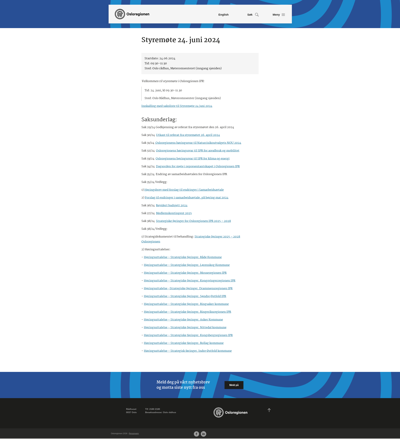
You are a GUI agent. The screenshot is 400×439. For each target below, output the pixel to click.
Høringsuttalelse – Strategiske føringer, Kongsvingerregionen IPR (189, 280)
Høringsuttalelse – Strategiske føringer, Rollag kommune (184, 343)
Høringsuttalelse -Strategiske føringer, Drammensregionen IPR (188, 288)
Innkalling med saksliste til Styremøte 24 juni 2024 (176, 106)
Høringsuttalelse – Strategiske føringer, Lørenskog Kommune (187, 265)
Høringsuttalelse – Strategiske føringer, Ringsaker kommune (186, 304)
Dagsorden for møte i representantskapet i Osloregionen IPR (198, 166)
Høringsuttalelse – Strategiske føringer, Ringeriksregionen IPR (187, 312)
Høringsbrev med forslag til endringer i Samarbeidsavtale (184, 190)
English (223, 14)
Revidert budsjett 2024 (172, 205)
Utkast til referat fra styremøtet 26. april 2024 (188, 135)
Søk (249, 14)
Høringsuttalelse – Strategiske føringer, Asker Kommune (183, 319)
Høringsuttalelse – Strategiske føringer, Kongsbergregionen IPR (188, 335)
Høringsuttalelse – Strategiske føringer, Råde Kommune (183, 257)
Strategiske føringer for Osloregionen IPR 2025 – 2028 (193, 221)
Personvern (134, 433)
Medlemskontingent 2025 (174, 213)
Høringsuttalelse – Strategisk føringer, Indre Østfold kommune (188, 351)
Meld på (234, 385)
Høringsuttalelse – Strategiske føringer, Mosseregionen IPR (185, 273)
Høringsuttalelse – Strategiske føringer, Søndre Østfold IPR (185, 296)
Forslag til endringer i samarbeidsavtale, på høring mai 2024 (186, 197)
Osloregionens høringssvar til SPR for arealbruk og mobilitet (197, 150)
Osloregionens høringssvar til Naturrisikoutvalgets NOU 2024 (198, 143)
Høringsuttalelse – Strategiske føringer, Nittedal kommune (185, 327)
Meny (276, 14)
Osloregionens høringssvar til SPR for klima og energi (193, 158)
